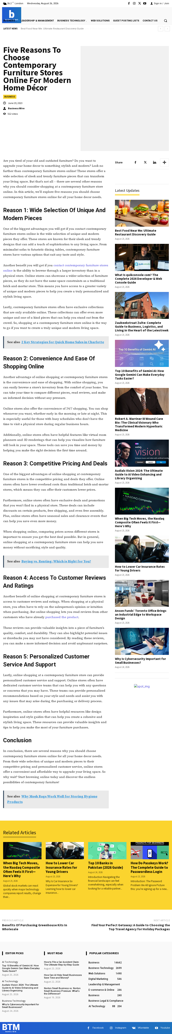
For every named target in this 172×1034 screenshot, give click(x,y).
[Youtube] (144, 3)
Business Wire (16, 108)
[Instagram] (134, 3)
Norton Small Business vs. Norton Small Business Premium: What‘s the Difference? (62, 991)
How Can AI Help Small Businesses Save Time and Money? (63, 976)
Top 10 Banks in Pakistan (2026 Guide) (105, 865)
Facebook (98, 1027)
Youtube (165, 1027)
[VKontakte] (133, 1028)
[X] (139, 3)
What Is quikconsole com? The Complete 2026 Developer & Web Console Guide (65, 28)
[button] (165, 20)
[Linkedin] (154, 162)
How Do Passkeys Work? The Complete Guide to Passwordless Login (149, 867)
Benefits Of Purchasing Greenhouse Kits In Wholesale (34, 927)
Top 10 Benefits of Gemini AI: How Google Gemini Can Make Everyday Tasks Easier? (139, 374)
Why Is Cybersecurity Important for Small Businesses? (140, 661)
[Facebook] (129, 3)
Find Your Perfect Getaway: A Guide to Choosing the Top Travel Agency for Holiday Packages (130, 927)
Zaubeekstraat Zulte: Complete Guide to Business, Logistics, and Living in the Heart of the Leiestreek (141, 326)
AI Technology (10, 962)
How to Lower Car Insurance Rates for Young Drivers (140, 568)
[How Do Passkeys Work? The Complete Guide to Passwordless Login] (150, 850)
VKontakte (143, 1027)
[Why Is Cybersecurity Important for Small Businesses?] (142, 641)
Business (9, 96)
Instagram (120, 1027)
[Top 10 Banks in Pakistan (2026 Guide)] (107, 850)
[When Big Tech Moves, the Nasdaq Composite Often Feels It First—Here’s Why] (142, 501)
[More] (164, 162)
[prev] (160, 28)
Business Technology (14, 1001)
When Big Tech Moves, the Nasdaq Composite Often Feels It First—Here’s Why (139, 522)
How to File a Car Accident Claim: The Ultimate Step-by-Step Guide (61, 963)
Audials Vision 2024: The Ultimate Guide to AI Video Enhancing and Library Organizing (139, 474)
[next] (167, 28)
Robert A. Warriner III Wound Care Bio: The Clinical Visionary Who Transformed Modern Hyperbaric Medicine (139, 424)
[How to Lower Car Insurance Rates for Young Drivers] (142, 549)
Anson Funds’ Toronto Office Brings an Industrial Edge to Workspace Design (140, 614)
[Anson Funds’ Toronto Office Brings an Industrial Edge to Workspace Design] (142, 593)
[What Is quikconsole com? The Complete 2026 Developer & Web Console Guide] (142, 257)
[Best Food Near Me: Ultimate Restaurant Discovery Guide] (142, 213)
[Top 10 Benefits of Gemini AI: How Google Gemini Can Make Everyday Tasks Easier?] (142, 353)
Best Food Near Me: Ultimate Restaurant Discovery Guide (135, 232)
